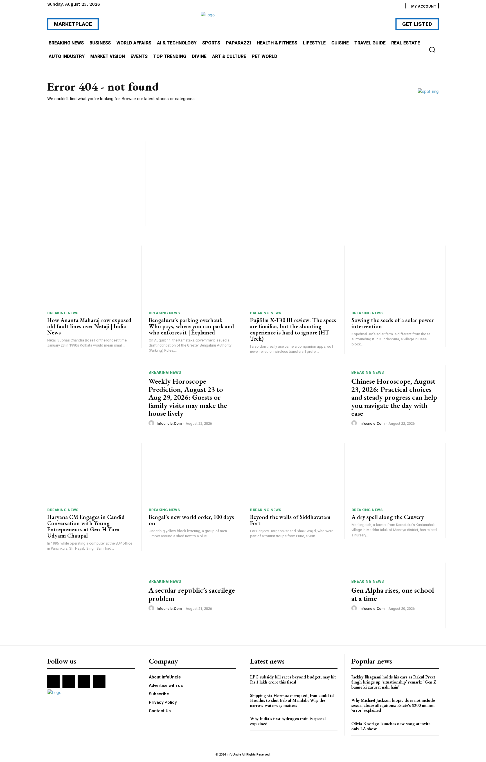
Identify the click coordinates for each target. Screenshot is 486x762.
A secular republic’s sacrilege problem (191, 594)
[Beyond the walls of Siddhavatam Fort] (293, 473)
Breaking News (62, 313)
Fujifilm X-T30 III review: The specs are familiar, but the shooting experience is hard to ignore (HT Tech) (293, 329)
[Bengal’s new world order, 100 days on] (192, 473)
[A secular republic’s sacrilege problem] (94, 596)
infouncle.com (169, 423)
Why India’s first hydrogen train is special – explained (290, 721)
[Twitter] (84, 681)
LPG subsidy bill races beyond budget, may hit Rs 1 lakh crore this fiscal (293, 679)
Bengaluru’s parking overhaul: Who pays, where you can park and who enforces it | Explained (191, 326)
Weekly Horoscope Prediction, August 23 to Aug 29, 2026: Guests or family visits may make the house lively (187, 397)
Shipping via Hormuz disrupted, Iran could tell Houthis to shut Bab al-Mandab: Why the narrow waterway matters (293, 700)
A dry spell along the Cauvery (388, 517)
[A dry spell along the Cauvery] (395, 473)
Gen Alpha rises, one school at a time (392, 594)
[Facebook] (53, 681)
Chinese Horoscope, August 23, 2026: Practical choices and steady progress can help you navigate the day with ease (394, 397)
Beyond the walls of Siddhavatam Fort (290, 520)
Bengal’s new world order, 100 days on (191, 520)
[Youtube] (99, 681)
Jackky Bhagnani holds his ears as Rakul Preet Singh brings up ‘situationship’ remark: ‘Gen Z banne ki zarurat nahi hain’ (393, 682)
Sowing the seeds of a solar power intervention (393, 323)
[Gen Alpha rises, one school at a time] (297, 596)
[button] (432, 49)
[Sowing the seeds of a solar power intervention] (395, 276)
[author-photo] (152, 423)
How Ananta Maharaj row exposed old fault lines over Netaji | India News (89, 326)
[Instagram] (68, 681)
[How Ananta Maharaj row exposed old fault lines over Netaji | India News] (90, 276)
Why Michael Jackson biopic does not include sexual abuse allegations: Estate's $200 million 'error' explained (393, 705)
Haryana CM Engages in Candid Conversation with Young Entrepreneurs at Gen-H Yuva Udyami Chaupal (86, 526)
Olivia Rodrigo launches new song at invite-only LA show (391, 726)
